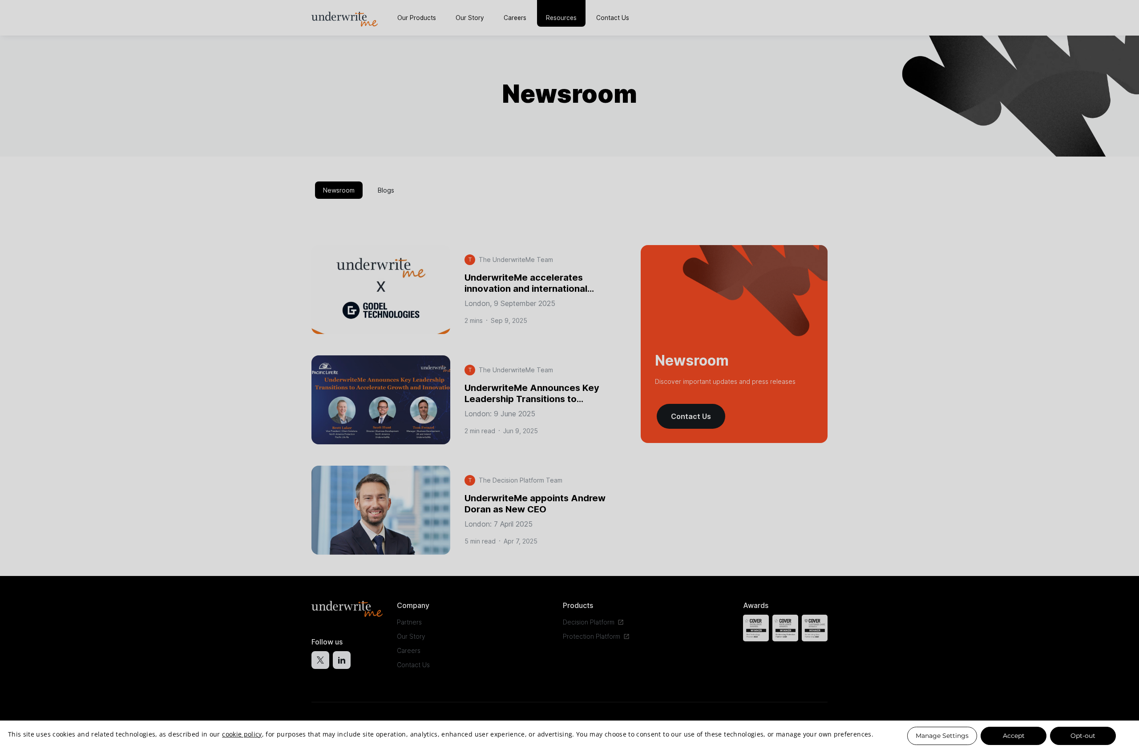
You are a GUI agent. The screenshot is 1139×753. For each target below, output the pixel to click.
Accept (1014, 736)
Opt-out (1082, 736)
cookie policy (242, 734)
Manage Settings (942, 736)
